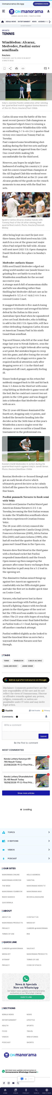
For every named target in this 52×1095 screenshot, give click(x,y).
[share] (10, 68)
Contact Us (32, 917)
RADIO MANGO (8, 897)
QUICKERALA (7, 902)
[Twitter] (18, 1083)
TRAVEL (30, 1031)
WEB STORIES (32, 1036)
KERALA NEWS (11, 21)
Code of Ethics (34, 965)
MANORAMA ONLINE (10, 874)
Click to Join (26, 997)
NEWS (34, 21)
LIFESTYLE (31, 1020)
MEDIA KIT (31, 922)
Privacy (6, 928)
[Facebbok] (4, 1083)
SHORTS (30, 1042)
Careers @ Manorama (37, 928)
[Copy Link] (22, 68)
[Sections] (4, 11)
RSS (28, 934)
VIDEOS (5, 1036)
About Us (6, 917)
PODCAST (6, 1042)
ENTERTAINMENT (24, 21)
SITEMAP (5, 959)
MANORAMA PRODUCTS (12, 922)
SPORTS (30, 1025)
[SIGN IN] (48, 11)
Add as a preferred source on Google (28, 680)
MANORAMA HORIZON (11, 880)
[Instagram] (9, 1083)
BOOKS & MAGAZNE (35, 897)
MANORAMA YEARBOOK (12, 891)
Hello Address (33, 874)
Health (5, 1025)
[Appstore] (29, 1063)
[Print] (16, 68)
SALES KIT (31, 948)
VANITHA (30, 880)
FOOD (4, 1031)
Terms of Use (8, 934)
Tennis (8, 33)
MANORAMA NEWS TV (36, 886)
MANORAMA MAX (34, 891)
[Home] (2, 21)
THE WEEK (6, 886)
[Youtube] (13, 1083)
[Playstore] (10, 1063)
